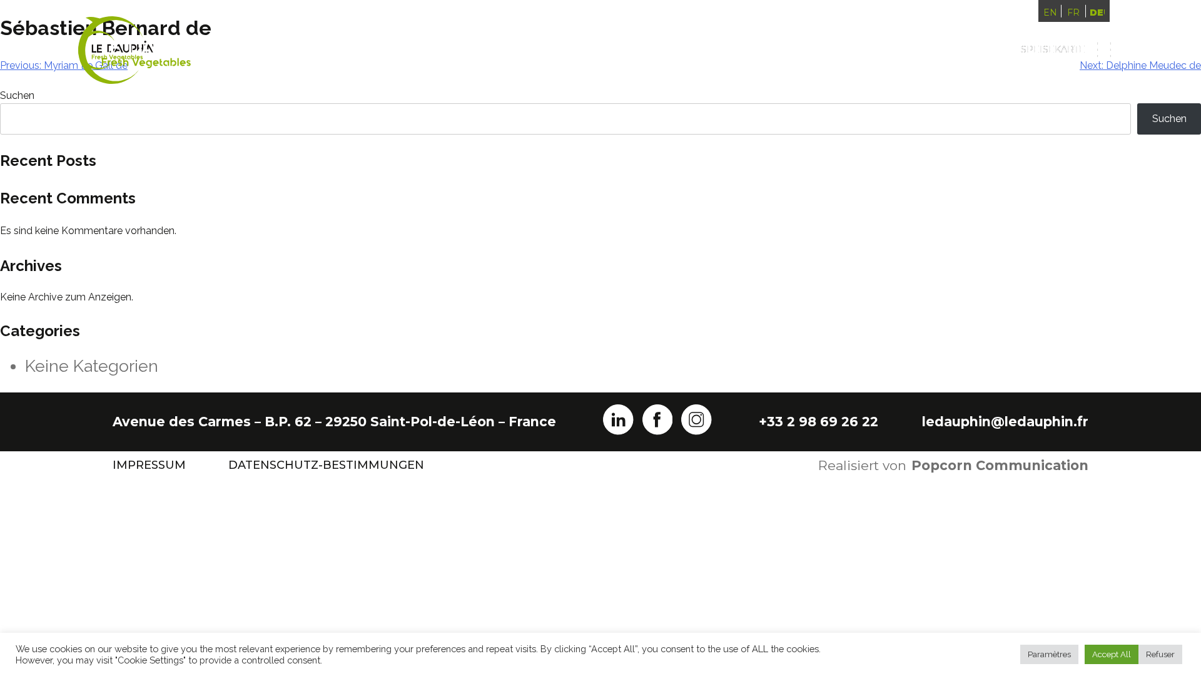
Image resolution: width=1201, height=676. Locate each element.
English (1050, 12)
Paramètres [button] (1049, 654)
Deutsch (1097, 12)
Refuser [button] (1160, 654)
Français (1073, 12)
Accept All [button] (1111, 654)
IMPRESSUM (149, 465)
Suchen (1169, 119)
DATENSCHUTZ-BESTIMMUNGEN (326, 465)
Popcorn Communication (999, 465)
